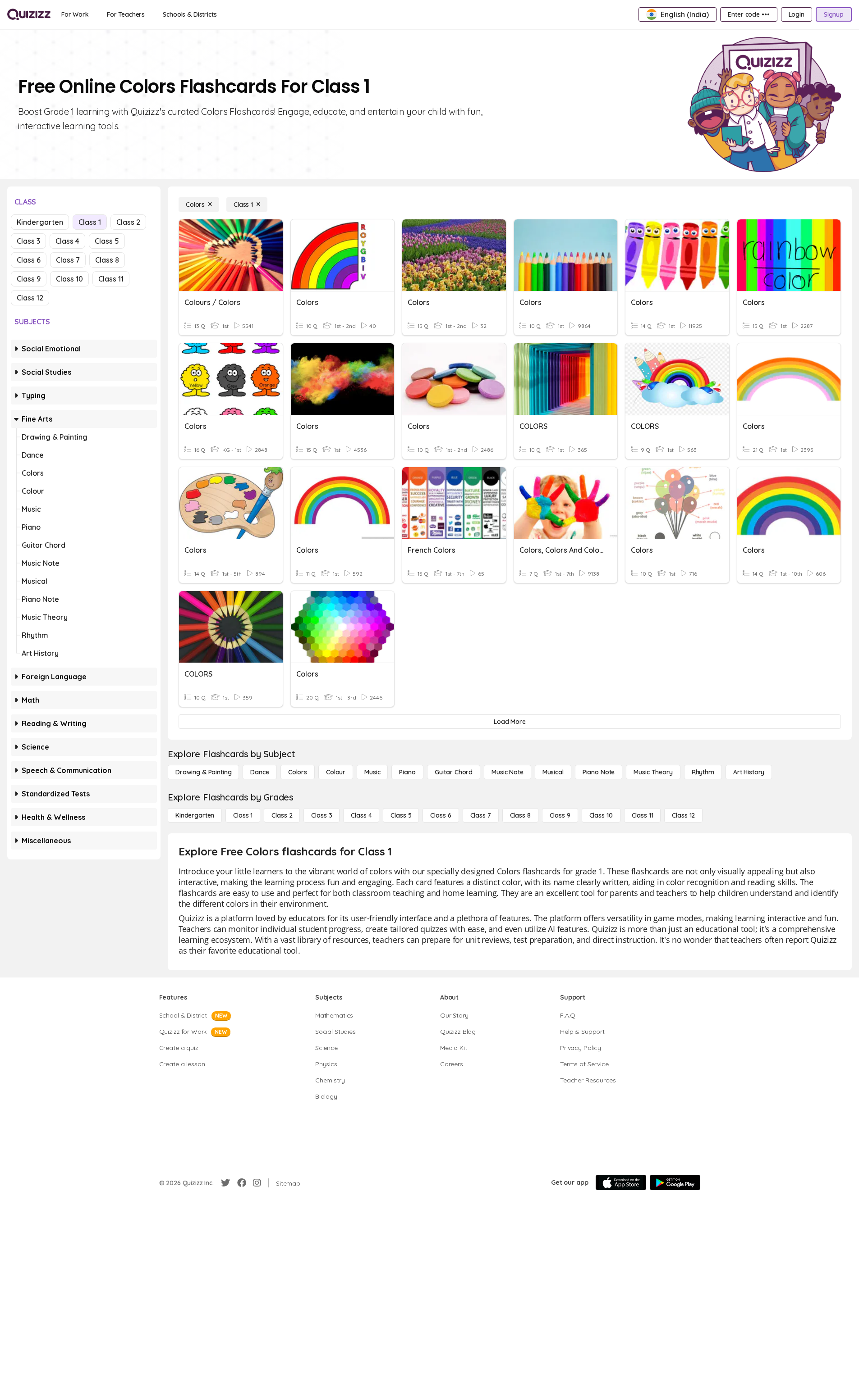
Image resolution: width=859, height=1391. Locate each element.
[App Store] (621, 1182)
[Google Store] (675, 1182)
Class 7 (68, 259)
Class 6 (29, 259)
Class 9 (29, 278)
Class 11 (111, 278)
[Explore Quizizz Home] (29, 14)
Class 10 (69, 278)
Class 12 (30, 297)
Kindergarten (40, 222)
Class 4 (67, 240)
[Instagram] (257, 1183)
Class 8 (107, 259)
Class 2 (128, 222)
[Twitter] (225, 1183)
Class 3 (28, 240)
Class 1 (89, 222)
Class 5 (107, 240)
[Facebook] (241, 1183)
